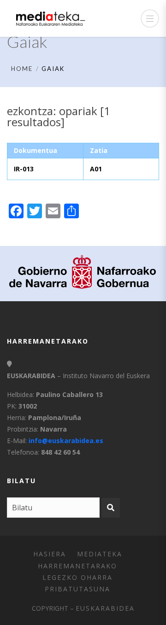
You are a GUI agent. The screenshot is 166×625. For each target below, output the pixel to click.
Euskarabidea (105, 608)
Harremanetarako (77, 565)
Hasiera (49, 553)
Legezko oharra (77, 577)
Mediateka (99, 553)
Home (22, 68)
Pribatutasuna (77, 588)
